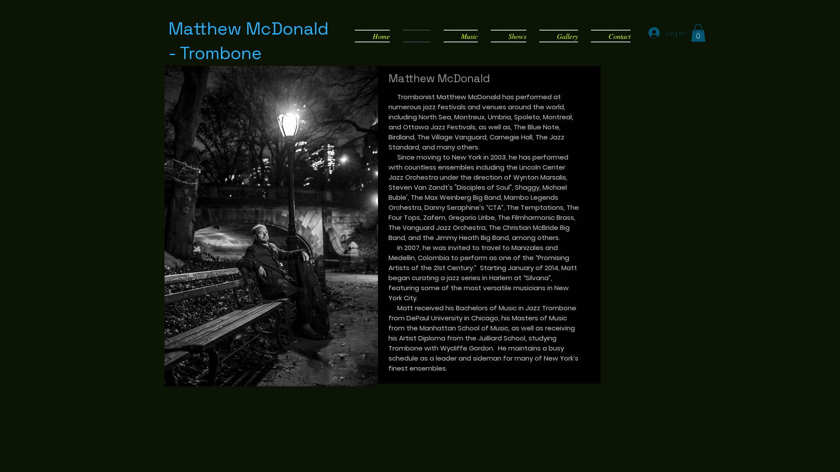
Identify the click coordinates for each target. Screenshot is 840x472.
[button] (698, 33)
